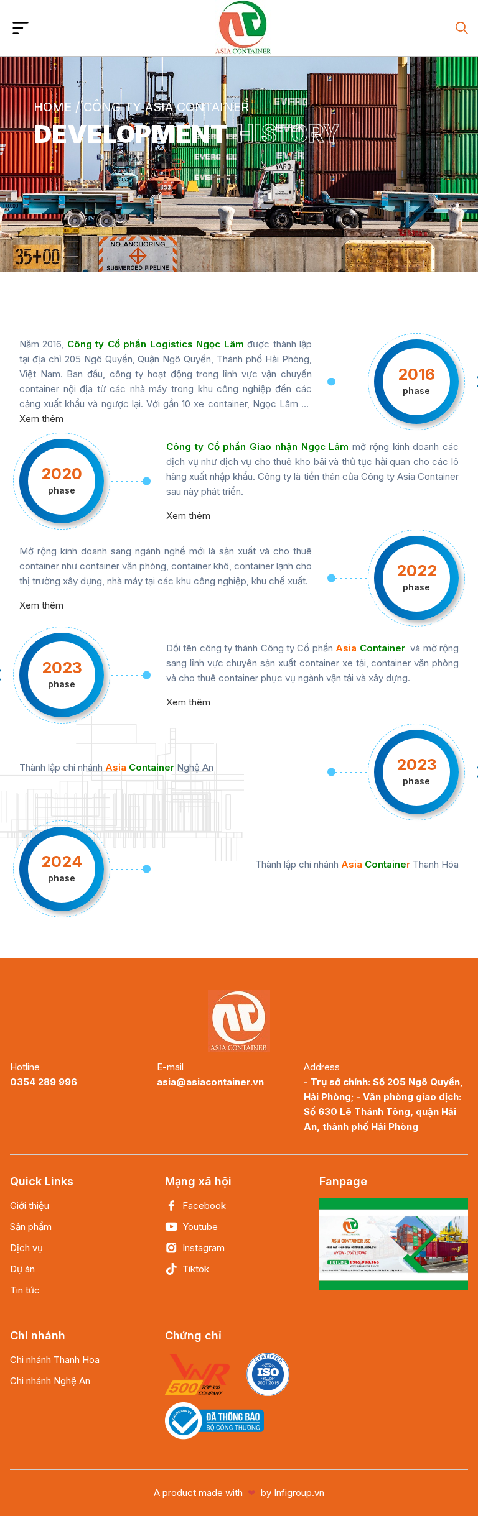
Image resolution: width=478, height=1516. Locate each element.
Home (53, 106)
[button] (20, 28)
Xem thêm (41, 419)
